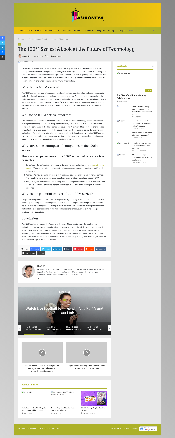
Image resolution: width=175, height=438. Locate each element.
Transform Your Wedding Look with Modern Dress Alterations (142, 146)
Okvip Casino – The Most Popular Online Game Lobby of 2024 (34, 409)
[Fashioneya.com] (87, 15)
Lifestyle (121, 30)
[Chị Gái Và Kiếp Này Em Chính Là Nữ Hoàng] (94, 398)
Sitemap (135, 428)
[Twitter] (2, 43)
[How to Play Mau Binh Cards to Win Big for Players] (64, 398)
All (26, 39)
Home (22, 30)
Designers (100, 30)
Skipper (25, 56)
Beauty (111, 30)
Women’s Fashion (51, 30)
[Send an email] (28, 56)
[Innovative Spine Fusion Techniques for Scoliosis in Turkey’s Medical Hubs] (123, 124)
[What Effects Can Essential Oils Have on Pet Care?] (123, 135)
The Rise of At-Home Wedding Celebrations (132, 97)
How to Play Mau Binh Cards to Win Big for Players (63, 409)
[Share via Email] (2, 57)
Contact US (126, 428)
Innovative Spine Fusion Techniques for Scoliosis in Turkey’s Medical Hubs (142, 123)
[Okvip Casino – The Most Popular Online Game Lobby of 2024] (35, 398)
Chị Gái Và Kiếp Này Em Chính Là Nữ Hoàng (93, 409)
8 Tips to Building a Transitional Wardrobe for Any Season (142, 157)
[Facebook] (2, 38)
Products (67, 30)
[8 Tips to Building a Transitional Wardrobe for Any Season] (123, 158)
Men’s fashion (34, 30)
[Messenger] (2, 52)
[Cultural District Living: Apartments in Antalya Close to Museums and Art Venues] (123, 109)
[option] (64, 311)
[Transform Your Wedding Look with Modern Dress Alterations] (123, 146)
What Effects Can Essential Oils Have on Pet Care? (142, 134)
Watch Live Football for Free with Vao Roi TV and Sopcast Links (64, 311)
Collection (88, 30)
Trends (77, 30)
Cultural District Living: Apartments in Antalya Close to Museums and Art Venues (142, 110)
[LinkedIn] (2, 47)
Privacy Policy (116, 428)
